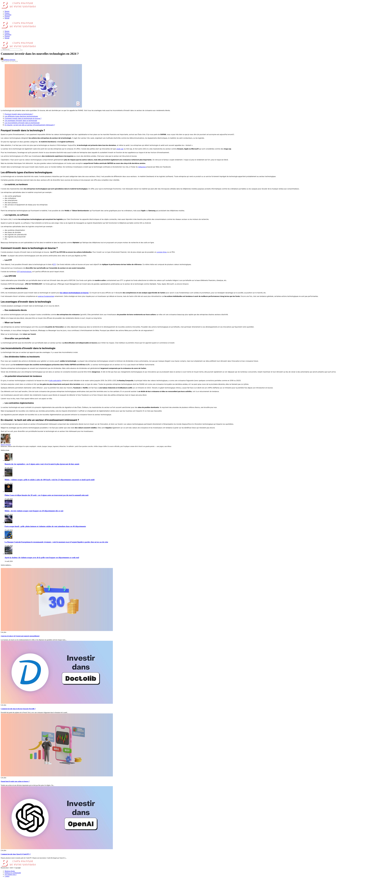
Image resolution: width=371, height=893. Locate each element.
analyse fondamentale (46, 296)
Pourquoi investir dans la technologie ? (19, 114)
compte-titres (162, 252)
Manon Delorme (6, 444)
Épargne (7, 16)
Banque (7, 11)
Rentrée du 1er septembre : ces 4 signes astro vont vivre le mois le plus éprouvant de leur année (42, 464)
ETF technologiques (24, 272)
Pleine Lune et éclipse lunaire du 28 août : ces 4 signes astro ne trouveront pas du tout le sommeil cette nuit (46, 495)
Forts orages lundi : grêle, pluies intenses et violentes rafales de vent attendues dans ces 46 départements (45, 526)
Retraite (7, 18)
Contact (7, 876)
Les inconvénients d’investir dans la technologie (22, 123)
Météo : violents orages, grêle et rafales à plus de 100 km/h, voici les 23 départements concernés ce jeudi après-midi (49, 480)
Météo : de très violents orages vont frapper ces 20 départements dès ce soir (34, 511)
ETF (54, 264)
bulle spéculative (55, 380)
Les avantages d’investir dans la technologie (21, 120)
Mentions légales (10, 871)
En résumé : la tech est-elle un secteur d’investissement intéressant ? (30, 125)
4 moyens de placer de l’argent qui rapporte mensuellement (20, 636)
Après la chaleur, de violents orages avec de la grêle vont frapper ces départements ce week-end (42, 558)
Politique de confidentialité (13, 873)
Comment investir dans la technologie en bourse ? (23, 118)
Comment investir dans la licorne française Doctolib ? (18, 709)
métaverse (142, 167)
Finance (7, 13)
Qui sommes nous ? (11, 874)
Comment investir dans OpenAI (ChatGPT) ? (16, 854)
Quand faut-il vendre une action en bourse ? (15, 781)
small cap (119, 149)
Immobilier (8, 15)
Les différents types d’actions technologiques (21, 116)
